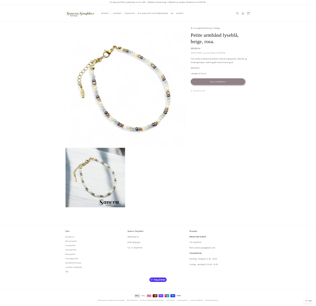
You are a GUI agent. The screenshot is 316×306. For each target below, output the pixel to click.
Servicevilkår (170, 300)
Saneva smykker (108, 300)
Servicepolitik (70, 250)
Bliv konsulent (71, 241)
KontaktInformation (73, 263)
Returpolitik (70, 254)
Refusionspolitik (132, 300)
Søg (66, 271)
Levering (206, 53)
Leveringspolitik (71, 258)
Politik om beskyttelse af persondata (152, 300)
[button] (106, 13)
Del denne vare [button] (199, 91)
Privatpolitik (70, 245)
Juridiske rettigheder (73, 267)
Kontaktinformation (211, 300)
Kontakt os (69, 237)
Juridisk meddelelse (196, 300)
